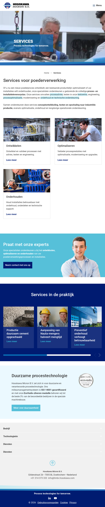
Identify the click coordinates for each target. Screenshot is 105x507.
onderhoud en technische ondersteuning (59, 97)
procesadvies (56, 94)
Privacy (73, 502)
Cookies (64, 502)
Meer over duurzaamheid (26, 408)
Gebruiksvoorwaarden (48, 502)
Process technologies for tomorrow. (52, 493)
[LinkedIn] (49, 498)
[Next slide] (99, 355)
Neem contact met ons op (17, 265)
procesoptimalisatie (12, 97)
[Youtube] (55, 498)
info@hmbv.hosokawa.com (61, 478)
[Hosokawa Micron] (16, 5)
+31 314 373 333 (39, 478)
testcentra (82, 94)
